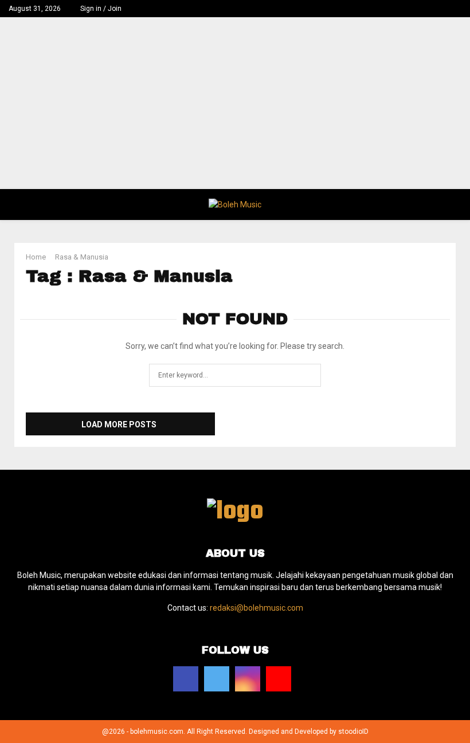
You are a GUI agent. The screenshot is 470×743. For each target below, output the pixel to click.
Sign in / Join (101, 9)
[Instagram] (247, 678)
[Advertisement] (235, 103)
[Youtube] (278, 678)
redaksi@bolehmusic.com (256, 607)
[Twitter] (216, 678)
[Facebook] (185, 678)
